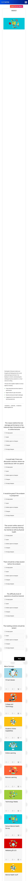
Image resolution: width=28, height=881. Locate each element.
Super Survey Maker (16, 6)
